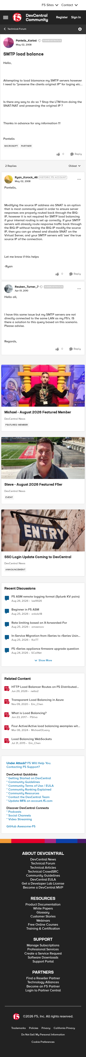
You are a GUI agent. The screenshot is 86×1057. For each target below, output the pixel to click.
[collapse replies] (43, 174)
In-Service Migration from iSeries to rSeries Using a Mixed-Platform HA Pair (45, 636)
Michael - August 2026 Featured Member (37, 412)
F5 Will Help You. (28, 763)
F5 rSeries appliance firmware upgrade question (45, 649)
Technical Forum (17, 29)
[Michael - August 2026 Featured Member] (43, 386)
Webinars (43, 921)
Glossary (43, 913)
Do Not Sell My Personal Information (43, 1034)
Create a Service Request (43, 954)
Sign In (76, 17)
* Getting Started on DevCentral (28, 778)
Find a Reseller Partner (43, 978)
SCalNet (36, 653)
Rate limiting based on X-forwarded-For (39, 623)
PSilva (34, 717)
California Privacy (64, 1028)
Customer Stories (43, 917)
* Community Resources (22, 793)
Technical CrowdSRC (43, 872)
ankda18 (37, 614)
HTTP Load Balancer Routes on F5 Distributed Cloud (44, 687)
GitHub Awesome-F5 (20, 826)
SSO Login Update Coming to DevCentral (37, 557)
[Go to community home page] (30, 17)
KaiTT (35, 640)
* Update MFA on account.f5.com (29, 801)
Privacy (46, 1028)
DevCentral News (14, 418)
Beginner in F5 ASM (25, 609)
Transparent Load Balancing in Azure (37, 700)
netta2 (35, 691)
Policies (33, 1028)
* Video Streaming (19, 819)
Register (62, 17)
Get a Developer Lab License (43, 884)
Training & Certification (43, 929)
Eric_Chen (37, 704)
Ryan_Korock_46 (26, 177)
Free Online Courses (43, 925)
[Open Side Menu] (5, 17)
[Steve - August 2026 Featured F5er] (43, 458)
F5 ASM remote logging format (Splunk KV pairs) (45, 596)
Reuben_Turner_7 (26, 287)
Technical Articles (43, 868)
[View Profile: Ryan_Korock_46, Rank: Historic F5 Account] (8, 179)
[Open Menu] (80, 29)
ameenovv (38, 627)
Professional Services (43, 949)
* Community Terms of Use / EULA (30, 786)
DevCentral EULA (43, 880)
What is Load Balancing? (29, 713)
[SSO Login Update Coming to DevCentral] (43, 530)
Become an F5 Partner (43, 986)
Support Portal (43, 962)
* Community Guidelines (23, 782)
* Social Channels (18, 815)
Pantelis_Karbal (26, 40)
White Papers (43, 909)
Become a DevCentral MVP (43, 888)
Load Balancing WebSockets (31, 739)
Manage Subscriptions (43, 945)
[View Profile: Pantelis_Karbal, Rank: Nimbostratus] (8, 43)
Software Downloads (43, 958)
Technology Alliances (43, 982)
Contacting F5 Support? (23, 767)
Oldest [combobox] (75, 166)
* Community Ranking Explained (28, 789)
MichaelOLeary (40, 730)
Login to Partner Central (43, 990)
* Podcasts (13, 812)
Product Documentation (43, 905)
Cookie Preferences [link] (43, 1042)
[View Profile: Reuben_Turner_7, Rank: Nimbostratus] (8, 289)
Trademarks (18, 1028)
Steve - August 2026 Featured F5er (33, 484)
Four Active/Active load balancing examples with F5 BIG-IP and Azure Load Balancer (45, 726)
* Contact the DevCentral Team (27, 797)
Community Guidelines (43, 876)
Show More (45, 660)
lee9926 (37, 601)
